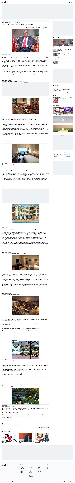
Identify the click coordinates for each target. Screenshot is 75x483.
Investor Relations (30, 481)
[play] (63, 110)
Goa (3, 81)
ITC (5, 294)
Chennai (16, 188)
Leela (3, 141)
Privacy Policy (16, 481)
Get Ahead (30, 472)
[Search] (69, 2)
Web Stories (56, 105)
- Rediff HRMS (22, 471)
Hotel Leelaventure (5, 188)
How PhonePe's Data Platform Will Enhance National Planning (62, 90)
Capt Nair (5, 81)
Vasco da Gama (16, 81)
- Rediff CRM (21, 472)
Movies (30, 468)
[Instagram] (68, 481)
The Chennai (23, 253)
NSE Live (39, 467)
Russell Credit (15, 294)
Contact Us (37, 481)
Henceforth (15, 141)
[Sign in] (72, 2)
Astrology (30, 475)
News (29, 2)
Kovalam (11, 424)
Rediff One (21, 467)
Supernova (10, 338)
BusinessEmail (41, 2)
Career (48, 468)
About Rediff (4, 481)
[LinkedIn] (72, 481)
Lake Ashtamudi (15, 386)
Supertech (6, 338)
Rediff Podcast (31, 476)
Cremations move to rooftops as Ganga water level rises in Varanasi (63, 88)
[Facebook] (66, 481)
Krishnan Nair (21, 81)
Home (21, 2)
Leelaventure (10, 141)
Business (6, 22)
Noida (13, 338)
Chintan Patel (11, 253)
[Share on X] (64, 481)
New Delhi (11, 188)
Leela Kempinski (10, 81)
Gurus (47, 2)
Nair (3, 253)
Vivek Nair (6, 141)
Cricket (30, 471)
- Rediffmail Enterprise (23, 468)
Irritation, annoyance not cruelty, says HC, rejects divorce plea (63, 93)
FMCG (19, 294)
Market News (40, 468)
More (54, 2)
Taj (11, 386)
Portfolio (39, 471)
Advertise (9, 481)
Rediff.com (45, 481)
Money (35, 2)
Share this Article (45, 27)
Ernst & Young (6, 253)
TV (50, 2)
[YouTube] (70, 481)
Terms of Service (22, 481)
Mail (25, 2)
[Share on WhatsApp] (62, 481)
